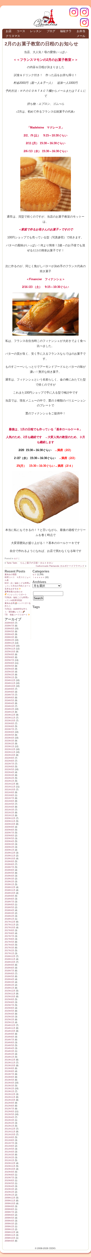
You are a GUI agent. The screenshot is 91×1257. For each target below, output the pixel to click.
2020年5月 (9, 838)
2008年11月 (10, 1235)
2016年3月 (9, 982)
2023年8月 (9, 726)
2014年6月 (9, 1042)
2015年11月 (10, 994)
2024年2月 (9, 709)
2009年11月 (10, 1201)
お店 (8, 31)
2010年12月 (10, 1163)
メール (81, 36)
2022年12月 (10, 749)
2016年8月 (9, 968)
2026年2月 (9, 640)
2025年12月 (10, 646)
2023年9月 (9, 723)
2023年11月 (10, 718)
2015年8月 (9, 1002)
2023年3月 (9, 741)
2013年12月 (10, 1060)
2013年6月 (9, 1077)
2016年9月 (9, 965)
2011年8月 (9, 1140)
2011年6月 (9, 1146)
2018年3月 (9, 913)
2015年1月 (9, 1022)
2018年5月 (9, 907)
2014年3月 (9, 1051)
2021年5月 (9, 804)
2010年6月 (9, 1180)
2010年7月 (9, 1178)
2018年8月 (9, 899)
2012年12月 (10, 1094)
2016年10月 (10, 962)
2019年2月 (9, 881)
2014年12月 (10, 1025)
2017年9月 (9, 930)
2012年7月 (9, 1109)
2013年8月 (9, 1071)
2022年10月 (10, 755)
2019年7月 (9, 867)
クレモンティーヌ (73, 12)
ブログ (51, 31)
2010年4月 (9, 1186)
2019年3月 (9, 879)
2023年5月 (9, 735)
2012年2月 (9, 1123)
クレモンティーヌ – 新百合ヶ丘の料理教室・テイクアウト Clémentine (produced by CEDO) (45, 18)
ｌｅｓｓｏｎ (38, 577)
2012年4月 (9, 1117)
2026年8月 (9, 623)
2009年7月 (9, 1212)
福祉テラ (66, 31)
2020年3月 (9, 844)
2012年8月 (9, 1106)
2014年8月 (9, 1037)
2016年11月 (10, 959)
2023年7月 (9, 729)
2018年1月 (9, 919)
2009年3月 (9, 1224)
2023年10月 (10, 720)
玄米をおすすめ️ (12, 589)
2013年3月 (9, 1086)
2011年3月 (9, 1155)
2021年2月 (9, 812)
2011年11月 (10, 1132)
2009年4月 (9, 1221)
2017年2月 (9, 950)
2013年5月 (9, 1080)
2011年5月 (9, 1149)
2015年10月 (10, 996)
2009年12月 (10, 1198)
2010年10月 (10, 1169)
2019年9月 (9, 861)
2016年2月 (9, 985)
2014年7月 (9, 1040)
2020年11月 (10, 821)
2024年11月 (10, 683)
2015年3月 (9, 1017)
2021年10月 (10, 789)
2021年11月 (10, 787)
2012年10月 (10, 1100)
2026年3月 (9, 637)
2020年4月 (9, 841)
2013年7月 (9, 1074)
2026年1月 (9, 643)
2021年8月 (9, 795)
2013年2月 (9, 1088)
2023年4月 (9, 738)
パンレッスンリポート (17, 594)
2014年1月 (9, 1057)
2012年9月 (9, 1103)
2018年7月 (9, 902)
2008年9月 (9, 1241)
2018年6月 (9, 904)
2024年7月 (9, 695)
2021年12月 (10, 784)
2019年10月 (10, 858)
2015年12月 (10, 991)
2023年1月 (9, 746)
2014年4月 (9, 1048)
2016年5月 (9, 976)
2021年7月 (9, 798)
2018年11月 (10, 890)
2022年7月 (9, 764)
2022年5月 (9, 769)
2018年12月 (10, 887)
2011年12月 (10, 1129)
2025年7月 (9, 660)
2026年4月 (9, 634)
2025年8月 (9, 657)
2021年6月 (9, 801)
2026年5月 (9, 631)
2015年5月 (9, 1011)
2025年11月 (10, 649)
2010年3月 (9, 1189)
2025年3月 (9, 672)
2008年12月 (10, 1232)
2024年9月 (9, 689)
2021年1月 (9, 815)
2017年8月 (9, 933)
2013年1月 (9, 1091)
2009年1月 (9, 1229)
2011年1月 (9, 1160)
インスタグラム (84, 12)
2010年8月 (9, 1175)
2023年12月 (10, 715)
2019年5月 (9, 873)
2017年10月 (10, 927)
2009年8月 (9, 1209)
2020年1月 (9, 850)
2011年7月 (9, 1143)
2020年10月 (10, 824)
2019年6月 (9, 870)
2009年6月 (9, 1215)
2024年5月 (9, 700)
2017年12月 (10, 922)
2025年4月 (9, 669)
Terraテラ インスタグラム (84, 22)
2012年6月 (9, 1111)
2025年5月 (9, 666)
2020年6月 (9, 835)
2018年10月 (10, 893)
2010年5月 (9, 1183)
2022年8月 (9, 761)
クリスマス (13, 36)
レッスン (36, 31)
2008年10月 (10, 1238)
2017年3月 (9, 948)
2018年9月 (9, 896)
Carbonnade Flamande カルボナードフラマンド (60, 566)
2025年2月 (9, 674)
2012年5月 (9, 1114)
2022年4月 (9, 772)
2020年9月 (9, 827)
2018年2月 (9, 916)
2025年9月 (9, 654)
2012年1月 (9, 1126)
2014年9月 (9, 1034)
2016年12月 (10, 956)
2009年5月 (9, 1218)
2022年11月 (10, 752)
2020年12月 (10, 818)
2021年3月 (9, 810)
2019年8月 (9, 864)
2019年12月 (10, 853)
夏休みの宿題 (11, 574)
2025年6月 (9, 663)
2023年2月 (9, 743)
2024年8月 (9, 692)
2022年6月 (9, 766)
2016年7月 (9, 971)
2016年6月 (9, 973)
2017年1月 (9, 953)
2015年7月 (9, 1005)
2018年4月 (9, 910)
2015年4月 (9, 1014)
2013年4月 (9, 1083)
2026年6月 (9, 629)
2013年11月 (10, 1063)
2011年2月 (9, 1157)
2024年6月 (9, 697)
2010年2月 (9, 1192)
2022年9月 (9, 758)
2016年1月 (9, 988)
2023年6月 (9, 732)
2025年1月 (9, 677)
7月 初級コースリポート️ (16, 615)
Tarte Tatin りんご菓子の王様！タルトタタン (30, 563)
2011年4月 (9, 1152)
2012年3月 (9, 1120)
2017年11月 (10, 925)
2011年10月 (10, 1134)
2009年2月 (9, 1226)
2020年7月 (9, 833)
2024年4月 (9, 703)
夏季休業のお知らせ (14, 592)
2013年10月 (10, 1065)
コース (21, 31)
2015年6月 (9, 1008)
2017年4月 (9, 945)
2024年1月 (9, 712)
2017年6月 (9, 939)
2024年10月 (10, 686)
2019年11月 (10, 856)
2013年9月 (9, 1068)
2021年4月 (9, 807)
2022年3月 (9, 775)
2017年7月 (9, 936)
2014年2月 (9, 1054)
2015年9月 (9, 999)
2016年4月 (9, 979)
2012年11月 (10, 1097)
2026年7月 (9, 626)
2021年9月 (9, 792)
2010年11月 (10, 1166)
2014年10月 (10, 1031)
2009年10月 (10, 1203)
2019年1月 (9, 884)
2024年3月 (9, 706)
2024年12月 (10, 680)
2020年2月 (9, 847)
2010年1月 (9, 1195)
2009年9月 (9, 1206)
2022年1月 (9, 781)
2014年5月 (9, 1045)
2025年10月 (10, 652)
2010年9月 (9, 1172)
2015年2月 (9, 1019)
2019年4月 (9, 876)
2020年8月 (9, 830)
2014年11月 (10, 1028)
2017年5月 (9, 942)
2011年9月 (9, 1137)
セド (16, 558)
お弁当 (81, 31)
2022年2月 (9, 778)
